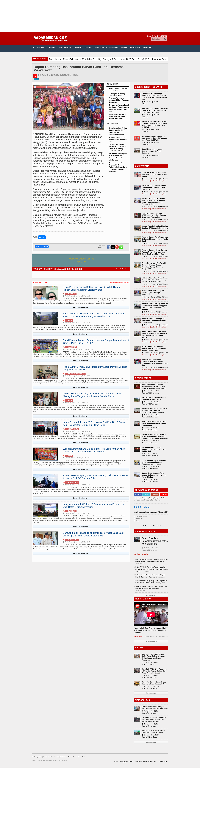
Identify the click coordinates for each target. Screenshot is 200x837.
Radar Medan (68, 296)
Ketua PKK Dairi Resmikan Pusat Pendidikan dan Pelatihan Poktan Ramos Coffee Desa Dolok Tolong (151, 569)
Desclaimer (54, 757)
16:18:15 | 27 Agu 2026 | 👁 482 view (155, 256)
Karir (83, 757)
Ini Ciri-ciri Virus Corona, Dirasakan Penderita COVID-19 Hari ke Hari (154, 449)
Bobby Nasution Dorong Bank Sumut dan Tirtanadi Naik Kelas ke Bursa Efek (154, 320)
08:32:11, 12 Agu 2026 (82, 322)
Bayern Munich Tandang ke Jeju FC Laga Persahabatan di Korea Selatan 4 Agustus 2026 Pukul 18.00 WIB (154, 124)
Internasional (112, 48)
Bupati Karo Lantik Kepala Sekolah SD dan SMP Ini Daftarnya (152, 151)
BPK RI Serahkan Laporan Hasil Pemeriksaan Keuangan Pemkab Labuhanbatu (154, 423)
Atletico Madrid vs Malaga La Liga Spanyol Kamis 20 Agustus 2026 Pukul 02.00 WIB (154, 138)
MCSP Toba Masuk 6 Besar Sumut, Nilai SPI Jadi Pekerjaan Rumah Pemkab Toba (154, 348)
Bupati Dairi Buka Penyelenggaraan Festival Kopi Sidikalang (155, 541)
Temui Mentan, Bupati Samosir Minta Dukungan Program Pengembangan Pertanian (154, 462)
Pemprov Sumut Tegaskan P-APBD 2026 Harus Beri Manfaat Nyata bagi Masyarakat (154, 215)
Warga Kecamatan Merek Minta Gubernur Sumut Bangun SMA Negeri (117, 116)
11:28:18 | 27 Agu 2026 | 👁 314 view (155, 312)
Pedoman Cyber (66, 757)
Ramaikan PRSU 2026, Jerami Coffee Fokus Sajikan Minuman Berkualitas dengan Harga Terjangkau (153, 657)
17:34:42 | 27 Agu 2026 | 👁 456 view (155, 230)
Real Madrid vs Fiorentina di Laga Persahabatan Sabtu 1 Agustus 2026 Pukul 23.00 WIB (155, 110)
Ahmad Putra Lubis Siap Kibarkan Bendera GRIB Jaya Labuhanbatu (155, 227)
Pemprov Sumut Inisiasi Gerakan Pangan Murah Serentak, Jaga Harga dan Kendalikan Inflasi (154, 252)
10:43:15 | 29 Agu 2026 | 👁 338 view (155, 192)
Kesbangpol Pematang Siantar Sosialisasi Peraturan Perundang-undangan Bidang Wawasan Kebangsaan (119, 98)
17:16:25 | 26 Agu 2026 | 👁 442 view (155, 367)
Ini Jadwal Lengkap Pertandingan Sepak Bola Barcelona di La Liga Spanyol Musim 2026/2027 (155, 280)
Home (116, 761)
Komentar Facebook (122, 269)
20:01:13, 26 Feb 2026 (82, 484)
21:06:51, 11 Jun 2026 (82, 376)
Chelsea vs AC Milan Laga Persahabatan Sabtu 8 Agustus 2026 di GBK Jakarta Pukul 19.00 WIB (154, 96)
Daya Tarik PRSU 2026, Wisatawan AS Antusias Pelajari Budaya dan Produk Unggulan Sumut (154, 671)
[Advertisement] (100, 16)
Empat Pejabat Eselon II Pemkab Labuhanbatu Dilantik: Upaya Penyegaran (154, 187)
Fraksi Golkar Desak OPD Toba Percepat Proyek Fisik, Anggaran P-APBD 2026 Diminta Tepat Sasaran (154, 334)
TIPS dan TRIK (134, 48)
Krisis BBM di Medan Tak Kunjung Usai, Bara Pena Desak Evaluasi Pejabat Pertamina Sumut (154, 719)
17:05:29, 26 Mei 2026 (82, 402)
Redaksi (46, 757)
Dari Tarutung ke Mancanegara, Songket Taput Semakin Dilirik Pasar (155, 707)
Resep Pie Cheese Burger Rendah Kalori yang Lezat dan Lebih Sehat (154, 683)
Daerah (37, 78)
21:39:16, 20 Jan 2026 (82, 513)
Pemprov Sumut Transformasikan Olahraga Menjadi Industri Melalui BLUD (155, 239)
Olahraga (88, 48)
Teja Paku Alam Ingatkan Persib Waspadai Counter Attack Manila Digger (154, 174)
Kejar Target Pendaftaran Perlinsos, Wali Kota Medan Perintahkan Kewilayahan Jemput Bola (155, 362)
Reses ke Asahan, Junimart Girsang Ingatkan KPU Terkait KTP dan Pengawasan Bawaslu (154, 386)
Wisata (124, 48)
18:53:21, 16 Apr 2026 (82, 431)
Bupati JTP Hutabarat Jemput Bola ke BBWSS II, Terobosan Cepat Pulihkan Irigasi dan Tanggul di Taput (153, 201)
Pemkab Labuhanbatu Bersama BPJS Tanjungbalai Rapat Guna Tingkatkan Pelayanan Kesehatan (118, 167)
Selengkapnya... (151, 595)
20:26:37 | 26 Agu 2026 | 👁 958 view (155, 340)
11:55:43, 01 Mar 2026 (82, 458)
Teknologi (99, 48)
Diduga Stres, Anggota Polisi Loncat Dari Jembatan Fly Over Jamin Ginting (154, 475)
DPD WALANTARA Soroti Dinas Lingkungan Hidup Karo (118, 139)
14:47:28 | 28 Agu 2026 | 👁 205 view (155, 219)
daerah (42, 237)
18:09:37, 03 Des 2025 (82, 542)
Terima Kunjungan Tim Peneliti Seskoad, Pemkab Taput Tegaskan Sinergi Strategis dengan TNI (154, 266)
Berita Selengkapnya (80, 307)
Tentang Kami (37, 757)
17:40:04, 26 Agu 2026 (82, 296)
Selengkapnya (151, 693)
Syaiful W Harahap (70, 349)
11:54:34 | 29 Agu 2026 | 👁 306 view (155, 179)
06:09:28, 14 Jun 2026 (85, 349)
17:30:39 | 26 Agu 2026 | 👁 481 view (155, 353)
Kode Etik (76, 757)
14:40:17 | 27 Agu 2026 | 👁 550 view (155, 284)
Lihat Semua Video (151, 642)
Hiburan (78, 48)
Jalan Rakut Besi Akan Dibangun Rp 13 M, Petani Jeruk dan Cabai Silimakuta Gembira (150, 630)
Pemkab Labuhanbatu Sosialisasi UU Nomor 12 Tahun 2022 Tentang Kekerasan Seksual (155, 410)
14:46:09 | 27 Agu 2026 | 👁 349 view (155, 271)
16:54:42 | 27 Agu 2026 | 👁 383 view (155, 243)
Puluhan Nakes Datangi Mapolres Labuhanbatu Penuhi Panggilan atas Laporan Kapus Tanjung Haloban (155, 306)
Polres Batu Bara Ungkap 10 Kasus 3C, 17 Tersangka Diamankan (153, 293)
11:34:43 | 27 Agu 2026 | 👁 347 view (155, 297)
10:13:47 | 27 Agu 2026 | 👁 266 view (155, 325)
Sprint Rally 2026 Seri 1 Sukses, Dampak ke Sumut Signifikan (153, 731)
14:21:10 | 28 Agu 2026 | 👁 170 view (155, 206)
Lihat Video (138, 637)
